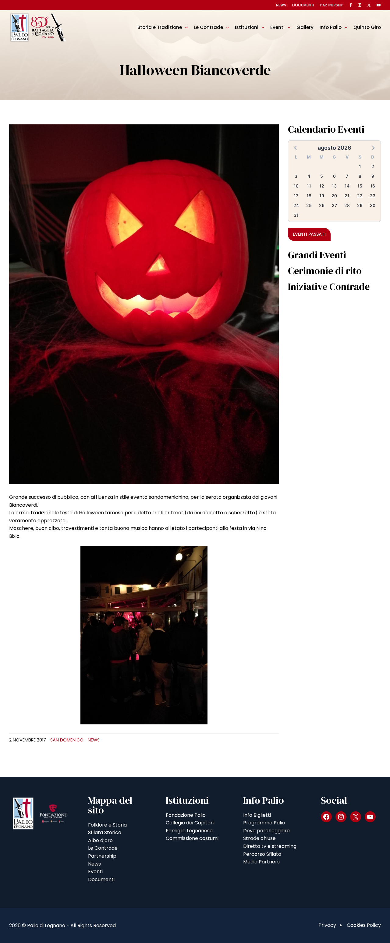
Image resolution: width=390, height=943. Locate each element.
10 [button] (296, 185)
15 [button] (359, 185)
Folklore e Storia (107, 824)
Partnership (331, 5)
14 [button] (347, 185)
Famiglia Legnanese (189, 830)
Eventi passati (309, 234)
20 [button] (334, 195)
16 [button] (372, 185)
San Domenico (66, 740)
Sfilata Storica (104, 832)
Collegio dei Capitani (190, 822)
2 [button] (372, 166)
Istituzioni (246, 27)
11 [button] (309, 185)
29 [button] (360, 205)
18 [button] (309, 195)
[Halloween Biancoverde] (144, 303)
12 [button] (321, 185)
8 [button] (360, 176)
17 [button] (296, 195)
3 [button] (296, 176)
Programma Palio (264, 822)
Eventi (277, 27)
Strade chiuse (259, 838)
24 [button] (296, 205)
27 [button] (334, 205)
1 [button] (360, 166)
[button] (295, 147)
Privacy (327, 925)
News (281, 5)
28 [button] (347, 205)
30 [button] (372, 205)
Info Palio (331, 27)
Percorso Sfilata (262, 854)
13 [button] (334, 185)
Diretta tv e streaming (269, 846)
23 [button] (372, 195)
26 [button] (321, 205)
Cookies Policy (364, 925)
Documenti (303, 5)
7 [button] (347, 176)
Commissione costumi (192, 838)
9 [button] (372, 176)
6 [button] (334, 176)
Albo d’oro (100, 840)
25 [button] (309, 205)
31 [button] (296, 215)
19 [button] (321, 195)
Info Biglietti (257, 815)
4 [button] (308, 176)
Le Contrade (208, 27)
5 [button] (321, 176)
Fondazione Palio (186, 815)
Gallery (305, 27)
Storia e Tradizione (159, 27)
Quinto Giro (367, 27)
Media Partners (261, 861)
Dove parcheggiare (266, 830)
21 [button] (347, 195)
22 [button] (360, 195)
